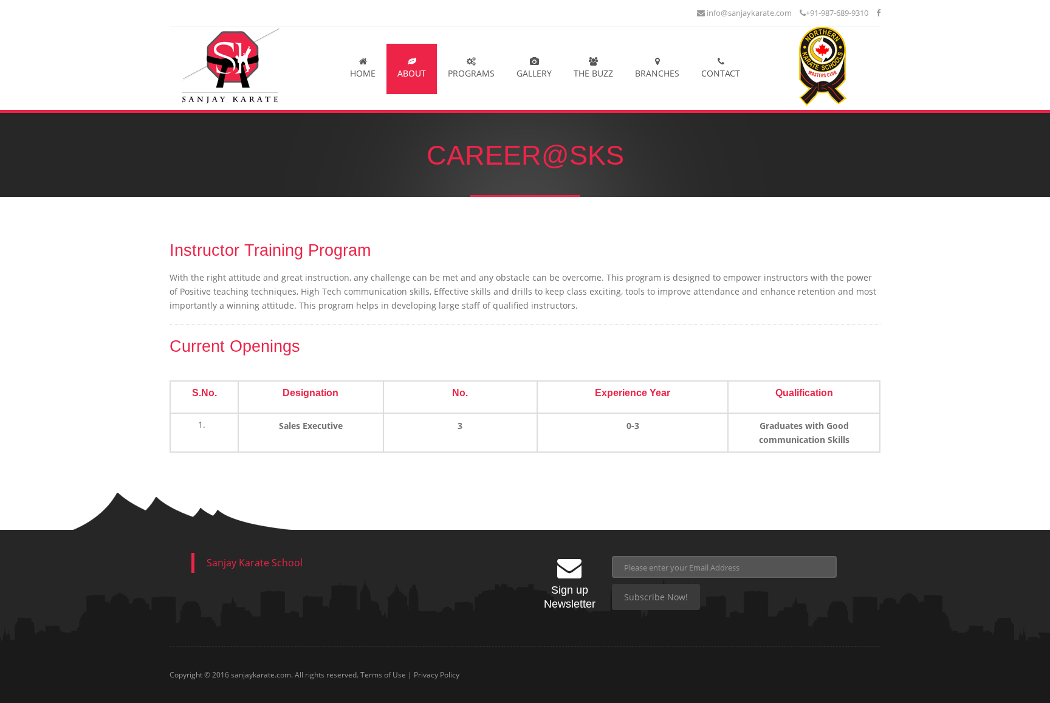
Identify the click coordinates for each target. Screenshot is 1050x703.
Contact (720, 73)
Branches (657, 73)
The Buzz (593, 73)
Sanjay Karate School (255, 562)
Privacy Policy (436, 675)
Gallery (534, 73)
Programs (471, 73)
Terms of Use (383, 675)
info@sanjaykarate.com (748, 12)
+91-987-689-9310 (837, 12)
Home (363, 73)
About (411, 73)
